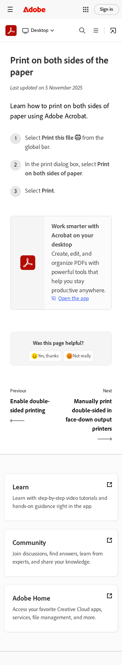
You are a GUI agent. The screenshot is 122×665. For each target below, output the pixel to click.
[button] (85, 9)
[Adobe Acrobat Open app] (113, 30)
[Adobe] (34, 9)
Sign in (106, 9)
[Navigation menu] (10, 9)
